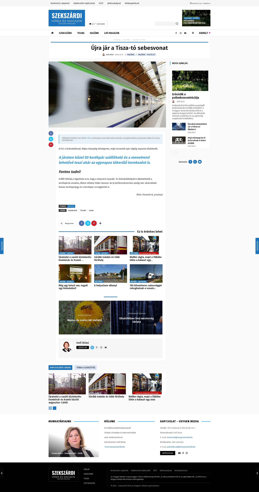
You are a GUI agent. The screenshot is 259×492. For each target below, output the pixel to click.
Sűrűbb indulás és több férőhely (107, 259)
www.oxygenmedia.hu (115, 447)
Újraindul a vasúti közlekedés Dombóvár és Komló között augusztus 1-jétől (65, 399)
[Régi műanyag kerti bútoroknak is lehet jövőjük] (179, 140)
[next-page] (54, 408)
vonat (91, 210)
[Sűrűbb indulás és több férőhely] (110, 245)
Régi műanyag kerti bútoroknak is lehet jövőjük (197, 140)
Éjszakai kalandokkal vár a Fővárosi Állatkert (197, 127)
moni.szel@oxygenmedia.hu (179, 437)
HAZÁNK (126, 40)
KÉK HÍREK (134, 253)
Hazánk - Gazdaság (138, 281)
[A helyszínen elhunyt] (110, 273)
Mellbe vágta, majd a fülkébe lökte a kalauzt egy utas (145, 398)
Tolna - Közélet (101, 253)
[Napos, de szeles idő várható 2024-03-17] (2, 473)
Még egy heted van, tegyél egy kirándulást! (73, 287)
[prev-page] (50, 408)
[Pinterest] (94, 223)
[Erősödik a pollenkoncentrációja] (190, 81)
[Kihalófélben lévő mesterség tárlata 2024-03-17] (257, 473)
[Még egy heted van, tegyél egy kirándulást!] (75, 273)
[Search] (176, 24)
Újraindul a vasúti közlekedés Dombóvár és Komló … (75, 259)
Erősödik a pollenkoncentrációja (194, 22)
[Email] (92, 347)
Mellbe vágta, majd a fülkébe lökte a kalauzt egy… (146, 259)
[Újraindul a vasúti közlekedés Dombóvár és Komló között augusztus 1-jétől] (75, 245)
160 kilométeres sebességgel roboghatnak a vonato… (146, 287)
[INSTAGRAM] (187, 453)
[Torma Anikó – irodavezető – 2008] (74, 441)
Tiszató (83, 210)
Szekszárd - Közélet (191, 18)
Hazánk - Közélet (146, 55)
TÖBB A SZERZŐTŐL (86, 367)
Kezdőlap (117, 40)
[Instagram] (180, 33)
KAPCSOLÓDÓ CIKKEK (60, 367)
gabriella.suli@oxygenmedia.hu (181, 447)
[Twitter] (88, 223)
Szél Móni (82, 342)
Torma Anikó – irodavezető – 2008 (67, 453)
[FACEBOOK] (183, 453)
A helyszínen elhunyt (105, 285)
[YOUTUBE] (179, 453)
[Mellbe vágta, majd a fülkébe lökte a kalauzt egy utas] (146, 245)
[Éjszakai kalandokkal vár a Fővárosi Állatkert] (179, 126)
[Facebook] (176, 33)
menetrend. (72, 210)
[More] (100, 223)
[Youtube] (185, 33)
